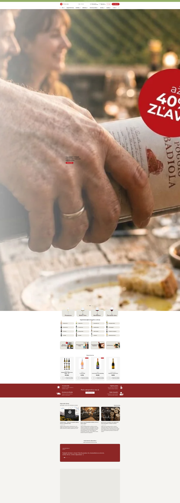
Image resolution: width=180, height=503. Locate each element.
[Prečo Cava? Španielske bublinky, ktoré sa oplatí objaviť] (90, 414)
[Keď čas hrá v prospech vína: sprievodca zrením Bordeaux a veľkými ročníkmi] (110, 414)
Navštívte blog (117, 405)
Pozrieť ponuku (90, 392)
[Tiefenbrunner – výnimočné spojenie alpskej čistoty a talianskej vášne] (69, 414)
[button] (87, 306)
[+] (64, 378)
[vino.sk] (66, 4)
